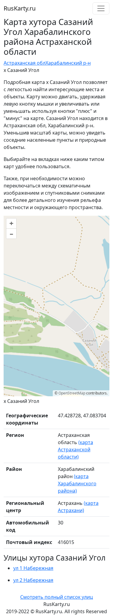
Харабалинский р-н (68, 63)
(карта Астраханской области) (75, 449)
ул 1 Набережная (33, 568)
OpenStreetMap (71, 393)
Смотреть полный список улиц (56, 597)
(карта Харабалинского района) (77, 483)
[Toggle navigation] (101, 8)
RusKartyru (20, 8)
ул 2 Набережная (33, 580)
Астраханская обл (25, 63)
